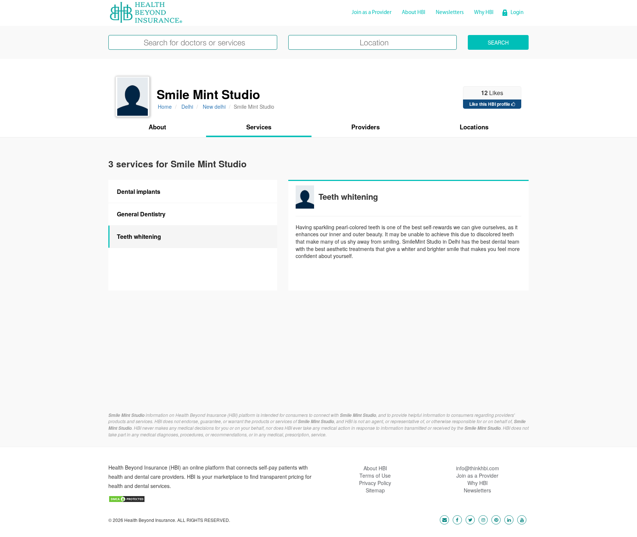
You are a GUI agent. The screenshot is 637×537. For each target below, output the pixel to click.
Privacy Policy (375, 483)
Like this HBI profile (490, 104)
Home (165, 106)
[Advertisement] (318, 356)
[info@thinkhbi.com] (442, 519)
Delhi (187, 106)
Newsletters (450, 12)
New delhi (214, 106)
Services (258, 126)
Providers (365, 126)
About (157, 126)
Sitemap (375, 490)
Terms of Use (375, 475)
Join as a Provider (371, 12)
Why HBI (484, 12)
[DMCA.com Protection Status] (126, 498)
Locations (474, 126)
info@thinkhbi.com (477, 468)
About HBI (413, 12)
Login (517, 12)
